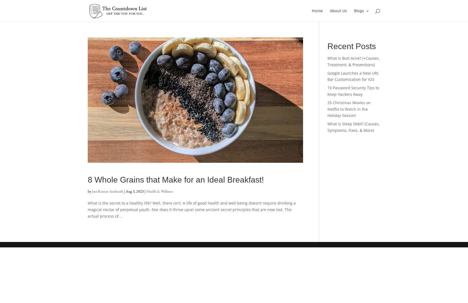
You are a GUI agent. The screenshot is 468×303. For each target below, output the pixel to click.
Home (317, 11)
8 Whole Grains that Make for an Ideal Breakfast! (176, 179)
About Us (338, 11)
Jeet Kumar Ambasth (107, 191)
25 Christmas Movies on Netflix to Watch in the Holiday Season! (349, 109)
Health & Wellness (160, 191)
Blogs (359, 11)
